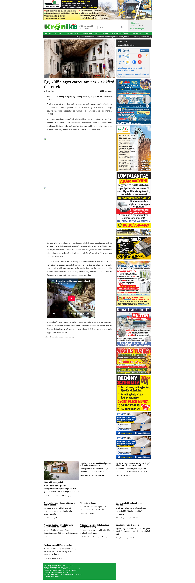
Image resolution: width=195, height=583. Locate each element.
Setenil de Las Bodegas (56, 337)
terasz (92, 513)
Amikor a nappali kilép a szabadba (58, 545)
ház (45, 518)
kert (45, 558)
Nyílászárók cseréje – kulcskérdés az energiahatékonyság (94, 526)
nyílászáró (47, 496)
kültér (49, 558)
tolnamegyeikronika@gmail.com (58, 572)
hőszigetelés (54, 518)
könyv (118, 475)
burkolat (59, 558)
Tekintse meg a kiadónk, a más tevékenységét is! (137, 26)
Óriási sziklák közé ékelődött (127, 525)
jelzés (59, 537)
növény (87, 513)
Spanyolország (69, 337)
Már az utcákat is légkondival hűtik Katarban (129, 504)
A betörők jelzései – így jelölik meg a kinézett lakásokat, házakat (58, 526)
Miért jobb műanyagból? (131, 37)
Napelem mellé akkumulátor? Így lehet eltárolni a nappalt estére (95, 464)
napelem (94, 475)
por (130, 475)
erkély (82, 513)
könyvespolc (124, 475)
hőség (122, 518)
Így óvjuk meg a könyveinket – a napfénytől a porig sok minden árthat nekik (133, 464)
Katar (117, 518)
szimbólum (53, 537)
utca (126, 518)
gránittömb (130, 538)
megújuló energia (85, 475)
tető (48, 518)
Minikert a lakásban (88, 503)
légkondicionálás (133, 518)
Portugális (119, 538)
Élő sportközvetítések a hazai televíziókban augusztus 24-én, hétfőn (90, 37)
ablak (52, 496)
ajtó (57, 496)
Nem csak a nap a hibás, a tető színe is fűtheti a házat (59, 504)
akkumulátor (102, 475)
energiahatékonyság (65, 496)
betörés (46, 537)
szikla (46, 337)
